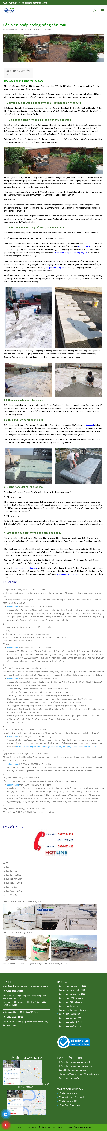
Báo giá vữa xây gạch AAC (70, 1018)
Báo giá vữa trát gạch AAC (70, 1022)
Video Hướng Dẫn (10, 895)
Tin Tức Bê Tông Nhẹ (12, 875)
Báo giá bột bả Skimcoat (69, 1014)
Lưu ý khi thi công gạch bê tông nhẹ (74, 1070)
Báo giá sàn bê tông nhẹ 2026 (72, 994)
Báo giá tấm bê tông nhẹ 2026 (72, 990)
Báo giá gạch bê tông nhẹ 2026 (72, 986)
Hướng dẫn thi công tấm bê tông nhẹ (75, 1062)
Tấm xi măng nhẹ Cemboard (71, 1097)
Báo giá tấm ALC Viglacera (70, 1002)
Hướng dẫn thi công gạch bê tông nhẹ (75, 1066)
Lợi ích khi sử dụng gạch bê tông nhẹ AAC (71, 253)
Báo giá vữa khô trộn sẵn (70, 1026)
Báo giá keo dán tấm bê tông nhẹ (73, 1010)
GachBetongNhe (83, 1127)
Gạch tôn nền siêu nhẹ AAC (15, 902)
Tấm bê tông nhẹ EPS (68, 1101)
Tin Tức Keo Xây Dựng (12, 883)
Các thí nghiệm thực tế (69, 1078)
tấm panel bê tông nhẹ (54, 268)
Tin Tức (36, 29)
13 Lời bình (46, 29)
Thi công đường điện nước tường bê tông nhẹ (79, 1074)
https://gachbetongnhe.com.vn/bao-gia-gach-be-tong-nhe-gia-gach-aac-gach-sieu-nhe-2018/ (56, 746)
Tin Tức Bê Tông (10, 871)
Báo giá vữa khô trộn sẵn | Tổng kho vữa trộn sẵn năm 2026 (29, 963)
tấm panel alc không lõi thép (68, 574)
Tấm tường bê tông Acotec (70, 1105)
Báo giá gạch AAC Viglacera (71, 998)
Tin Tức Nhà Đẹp (10, 887)
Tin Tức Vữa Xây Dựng (12, 891)
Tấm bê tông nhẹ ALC (68, 1093)
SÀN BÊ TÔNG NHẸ (11, 932)
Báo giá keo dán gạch (68, 1006)
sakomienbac (12, 29)
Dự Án (5, 863)
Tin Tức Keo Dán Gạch (12, 879)
